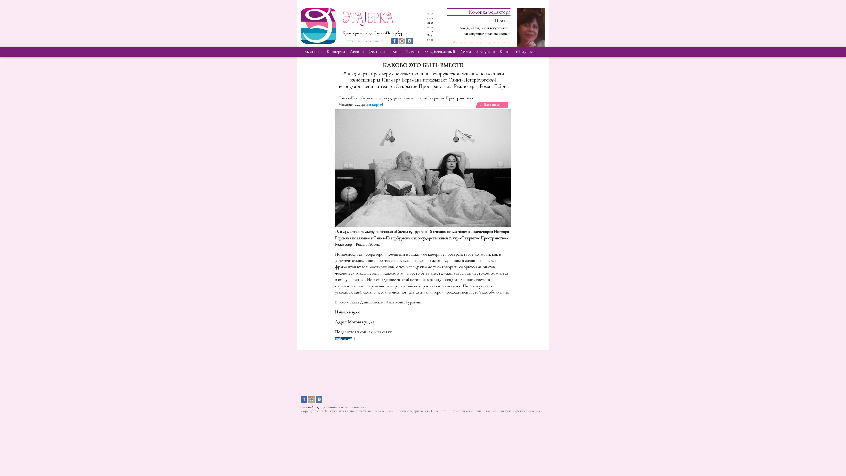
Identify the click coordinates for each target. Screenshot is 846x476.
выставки (313, 51)
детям (465, 51)
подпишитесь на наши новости (343, 407)
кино (397, 51)
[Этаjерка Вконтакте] (409, 40)
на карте (374, 104)
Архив (350, 41)
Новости (378, 41)
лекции (357, 51)
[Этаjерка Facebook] (395, 40)
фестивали (378, 51)
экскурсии (485, 51)
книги (505, 51)
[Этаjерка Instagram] (402, 40)
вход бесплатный (439, 51)
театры (412, 51)
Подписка (363, 41)
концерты (336, 51)
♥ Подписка (525, 51)
